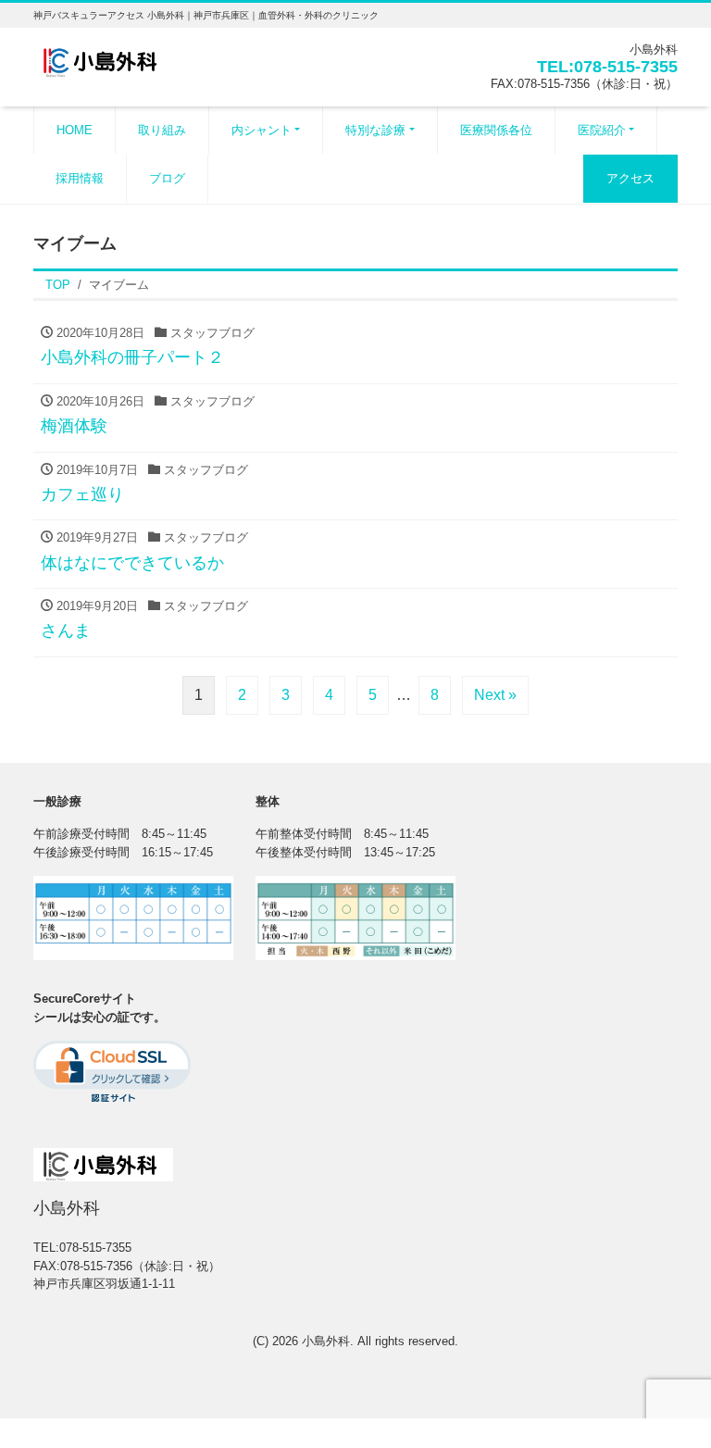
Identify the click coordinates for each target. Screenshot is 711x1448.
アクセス (630, 178)
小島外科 (326, 1341)
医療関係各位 (496, 130)
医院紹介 (602, 130)
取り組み (162, 130)
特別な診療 (375, 130)
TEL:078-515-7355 (607, 66)
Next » (495, 695)
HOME (74, 130)
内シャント (261, 130)
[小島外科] (103, 58)
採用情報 (80, 178)
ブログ (167, 178)
